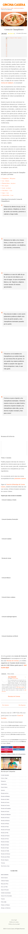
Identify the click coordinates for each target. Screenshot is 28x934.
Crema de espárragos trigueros (9, 616)
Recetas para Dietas (5, 856)
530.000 (6, 749)
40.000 (17, 749)
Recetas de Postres (5, 835)
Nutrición (3, 790)
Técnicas (3, 862)
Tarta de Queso (4, 877)
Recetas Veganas (5, 859)
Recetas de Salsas (5, 841)
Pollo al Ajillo (3, 901)
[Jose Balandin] (4, 681)
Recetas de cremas (6, 558)
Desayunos (3, 781)
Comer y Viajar (4, 778)
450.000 (18, 747)
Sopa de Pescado (5, 889)
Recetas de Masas (5, 823)
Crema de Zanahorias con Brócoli (10, 636)
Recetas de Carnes (5, 802)
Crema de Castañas (6, 538)
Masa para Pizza (4, 883)
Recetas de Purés (5, 838)
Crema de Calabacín (7, 83)
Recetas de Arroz (4, 793)
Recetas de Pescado (5, 829)
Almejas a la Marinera (5, 907)
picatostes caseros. (20, 478)
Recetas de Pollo (4, 832)
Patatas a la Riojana (5, 904)
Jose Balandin (12, 677)
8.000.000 (6, 747)
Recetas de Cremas (13, 660)
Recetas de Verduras (5, 853)
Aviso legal (14, 920)
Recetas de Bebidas (5, 796)
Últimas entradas (10, 673)
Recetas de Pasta (5, 826)
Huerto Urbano (4, 787)
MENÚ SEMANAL (5, 874)
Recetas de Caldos (5, 799)
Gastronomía (4, 784)
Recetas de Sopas (5, 844)
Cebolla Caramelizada (6, 892)
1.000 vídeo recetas (20, 687)
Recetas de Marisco (5, 820)
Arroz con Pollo (4, 886)
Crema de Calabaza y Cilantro (9, 499)
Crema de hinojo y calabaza (8, 597)
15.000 (5, 751)
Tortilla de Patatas (5, 880)
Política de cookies (14, 922)
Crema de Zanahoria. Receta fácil (10, 519)
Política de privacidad (14, 924)
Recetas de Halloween (6, 814)
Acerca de (4, 673)
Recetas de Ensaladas (6, 808)
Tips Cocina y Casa (5, 866)
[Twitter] (25, 677)
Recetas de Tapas (5, 847)
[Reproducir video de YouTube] (14, 448)
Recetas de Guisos (5, 811)
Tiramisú (3, 898)
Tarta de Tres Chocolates (6, 895)
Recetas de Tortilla (5, 850)
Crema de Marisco (6, 577)
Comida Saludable (5, 775)
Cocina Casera (15, 678)
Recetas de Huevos (5, 817)
